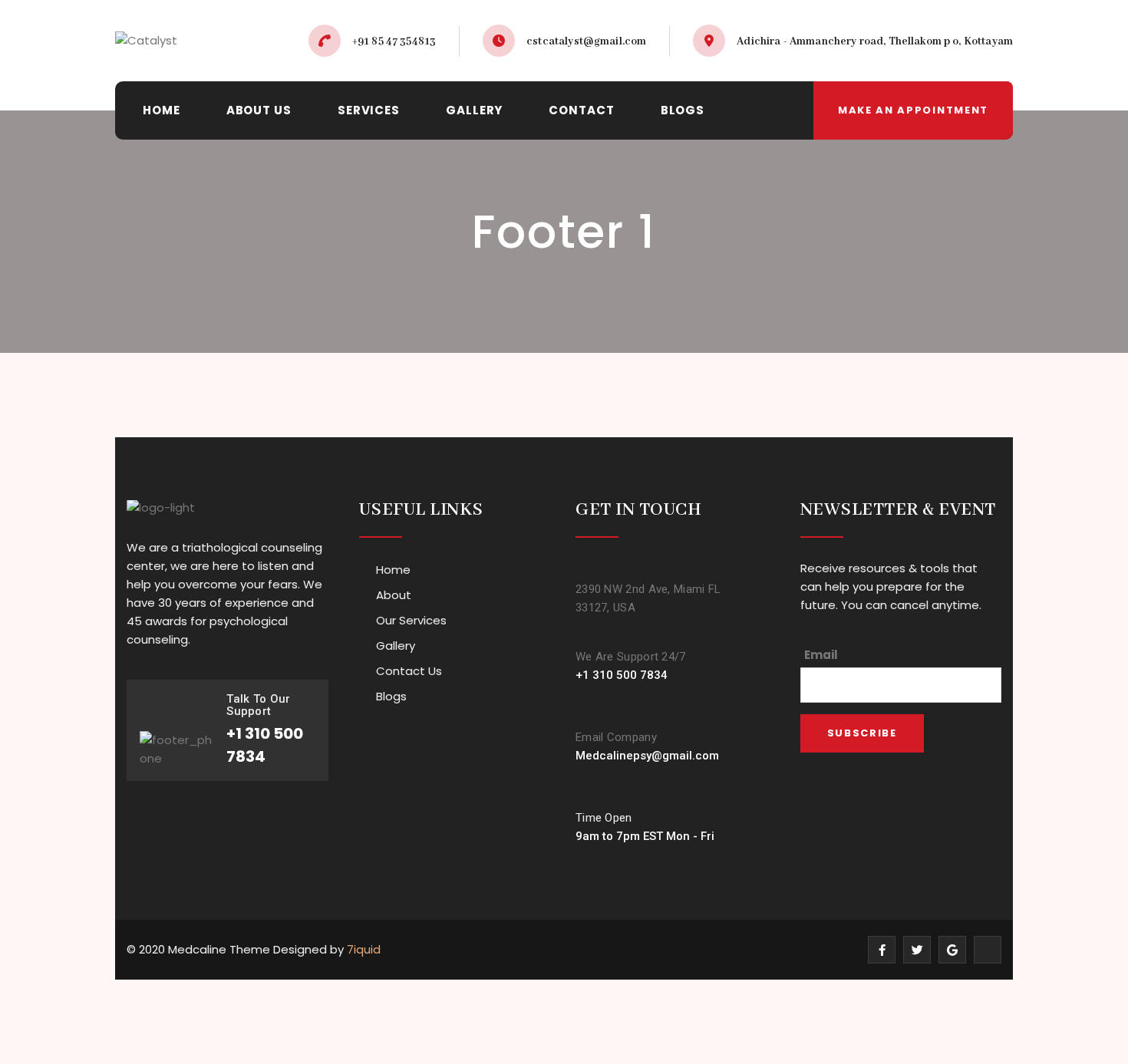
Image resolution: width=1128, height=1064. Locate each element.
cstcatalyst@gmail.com (586, 41)
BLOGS (683, 110)
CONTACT (581, 110)
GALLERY (474, 110)
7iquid (364, 949)
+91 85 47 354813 (394, 41)
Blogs (391, 696)
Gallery (395, 645)
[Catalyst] (146, 41)
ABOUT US (259, 110)
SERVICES (369, 110)
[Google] (952, 950)
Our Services (411, 620)
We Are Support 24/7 (631, 657)
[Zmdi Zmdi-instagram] (987, 950)
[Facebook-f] (881, 950)
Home (393, 570)
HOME (161, 110)
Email (821, 655)
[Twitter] (917, 950)
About (393, 595)
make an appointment (913, 110)
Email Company (616, 737)
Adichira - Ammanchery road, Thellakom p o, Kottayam (875, 41)
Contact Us (409, 671)
